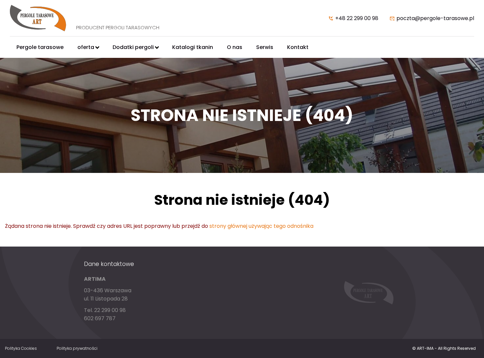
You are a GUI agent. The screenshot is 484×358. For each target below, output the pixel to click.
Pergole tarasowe (40, 47)
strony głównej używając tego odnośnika (261, 226)
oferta (85, 47)
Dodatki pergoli (133, 47)
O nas (234, 47)
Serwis (264, 47)
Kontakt (298, 47)
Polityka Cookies (21, 348)
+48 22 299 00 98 (356, 18)
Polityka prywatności (77, 348)
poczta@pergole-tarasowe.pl (435, 18)
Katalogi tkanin (192, 47)
